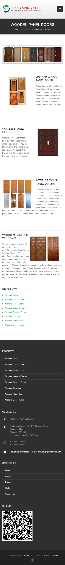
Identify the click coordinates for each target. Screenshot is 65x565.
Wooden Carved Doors (15, 299)
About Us (9, 476)
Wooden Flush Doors (14, 321)
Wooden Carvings (13, 316)
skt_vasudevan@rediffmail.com (48, 452)
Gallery (8, 488)
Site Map (55, 555)
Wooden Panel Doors (41, 30)
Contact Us (10, 494)
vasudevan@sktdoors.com (21, 452)
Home (16, 30)
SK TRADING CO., (27, 555)
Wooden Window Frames (16, 308)
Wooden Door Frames (14, 325)
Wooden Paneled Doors (15, 312)
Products (9, 482)
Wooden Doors (11, 295)
